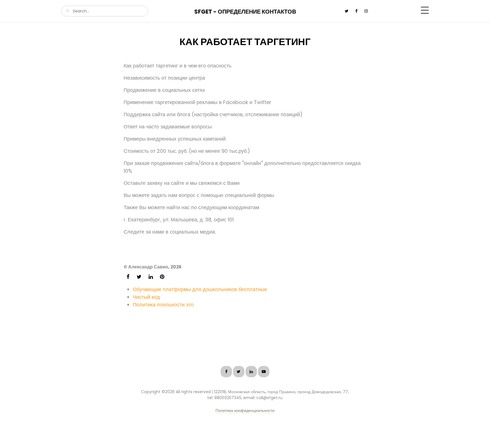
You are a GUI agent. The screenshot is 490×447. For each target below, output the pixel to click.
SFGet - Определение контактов (245, 12)
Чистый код (146, 296)
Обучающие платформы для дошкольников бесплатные (200, 289)
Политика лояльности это (163, 304)
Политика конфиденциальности (245, 410)
